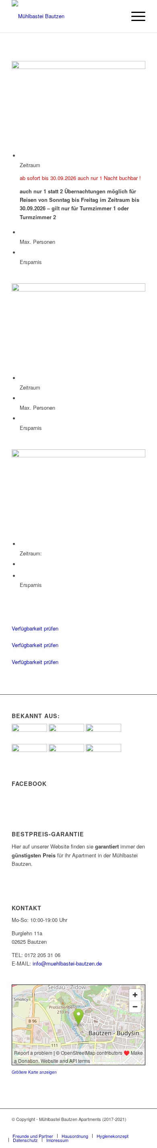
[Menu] (134, 16)
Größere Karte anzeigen (34, 1072)
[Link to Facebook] (139, 1127)
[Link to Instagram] (127, 1127)
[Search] (115, 16)
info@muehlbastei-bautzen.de (67, 963)
